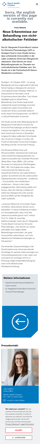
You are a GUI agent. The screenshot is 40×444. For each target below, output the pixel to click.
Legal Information (27, 424)
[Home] (11, 5)
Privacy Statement (12, 424)
